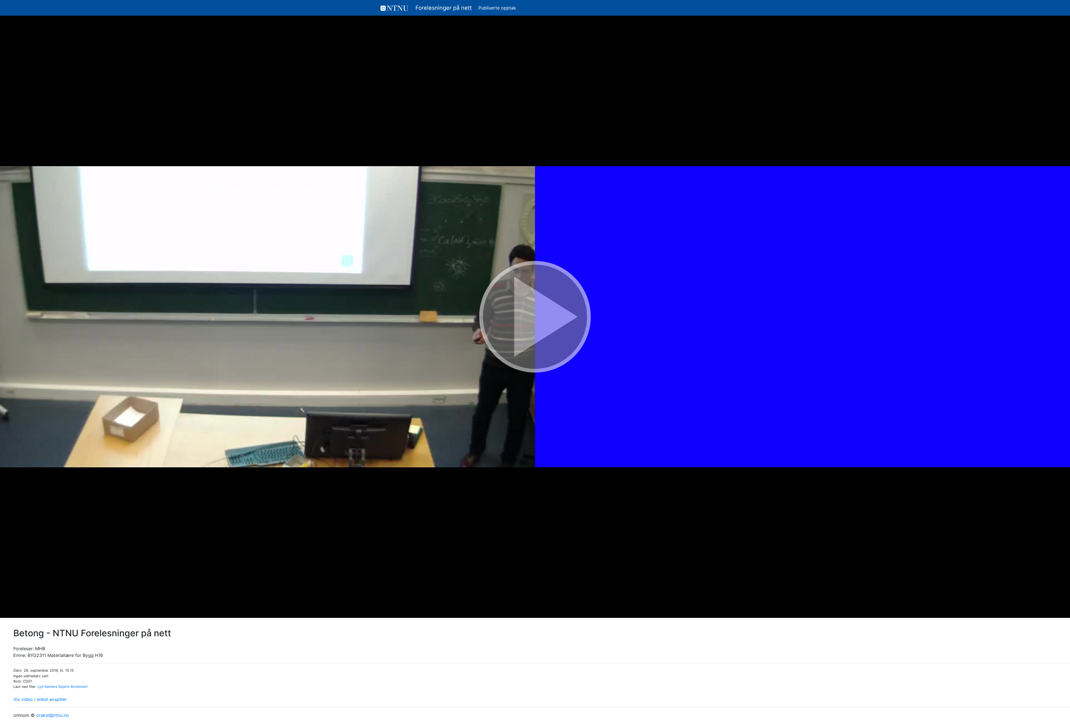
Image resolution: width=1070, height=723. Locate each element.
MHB (40, 648)
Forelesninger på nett (443, 7)
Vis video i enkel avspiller (40, 699)
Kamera (51, 687)
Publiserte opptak (497, 8)
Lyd (40, 687)
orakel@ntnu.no (52, 715)
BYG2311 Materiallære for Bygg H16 (65, 655)
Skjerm (64, 687)
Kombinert (79, 687)
